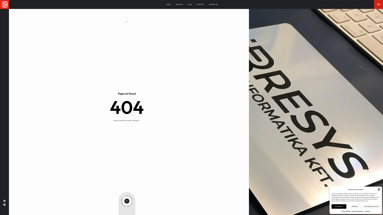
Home (168, 4)
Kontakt (200, 4)
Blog (190, 4)
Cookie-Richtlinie (346, 211)
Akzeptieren (339, 206)
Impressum (367, 211)
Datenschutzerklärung (357, 211)
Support (212, 4)
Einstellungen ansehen (371, 206)
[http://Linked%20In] (4, 201)
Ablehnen (355, 206)
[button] (379, 189)
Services (179, 4)
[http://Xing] (4, 204)
